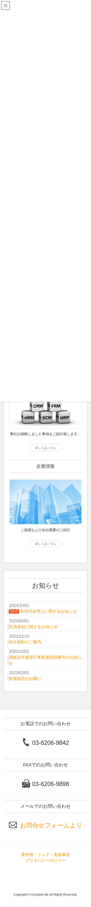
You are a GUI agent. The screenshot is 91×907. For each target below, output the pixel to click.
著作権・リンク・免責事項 (45, 854)
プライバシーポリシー (45, 860)
